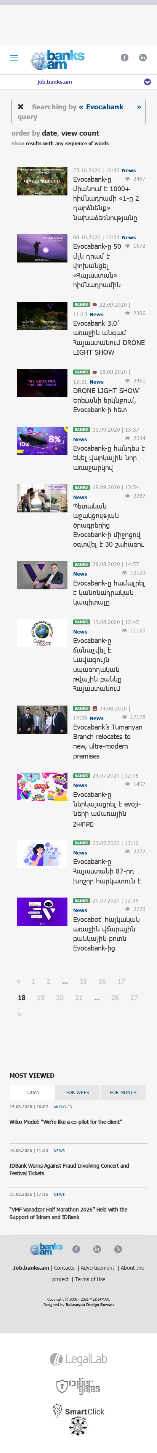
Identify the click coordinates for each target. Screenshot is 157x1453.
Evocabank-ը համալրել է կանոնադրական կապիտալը (109, 592)
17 (121, 981)
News (59, 1150)
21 (79, 997)
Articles (63, 1106)
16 (102, 981)
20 (60, 997)
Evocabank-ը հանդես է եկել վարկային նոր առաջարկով (109, 457)
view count (80, 132)
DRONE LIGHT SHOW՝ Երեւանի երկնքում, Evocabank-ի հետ (107, 400)
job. (55, 81)
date (49, 132)
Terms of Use (90, 1279)
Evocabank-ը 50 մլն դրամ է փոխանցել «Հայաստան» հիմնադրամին (97, 265)
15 (83, 981)
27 (134, 997)
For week (78, 1092)
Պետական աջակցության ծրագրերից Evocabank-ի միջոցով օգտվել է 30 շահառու (108, 525)
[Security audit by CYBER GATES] (78, 1386)
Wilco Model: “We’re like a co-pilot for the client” (66, 1122)
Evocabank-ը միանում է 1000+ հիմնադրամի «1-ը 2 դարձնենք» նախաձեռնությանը (106, 198)
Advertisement (98, 1267)
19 (41, 997)
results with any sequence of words (67, 143)
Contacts (65, 1267)
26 (115, 997)
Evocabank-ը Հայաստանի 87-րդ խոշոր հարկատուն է (107, 871)
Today (32, 1092)
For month (123, 1092)
